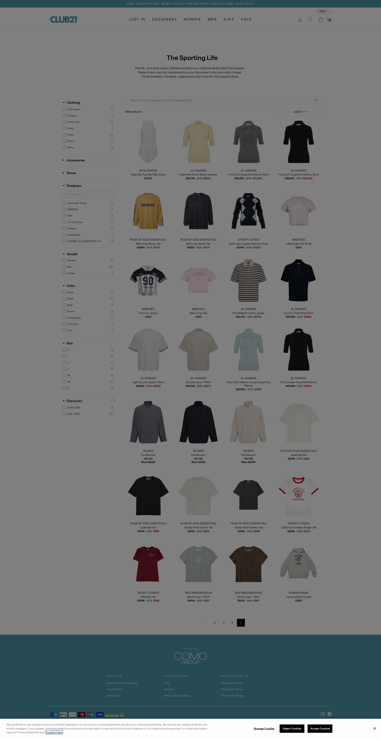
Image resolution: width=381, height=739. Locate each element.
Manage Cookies (264, 728)
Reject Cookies (292, 728)
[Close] (374, 728)
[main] (190, 729)
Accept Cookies (320, 728)
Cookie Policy (54, 732)
